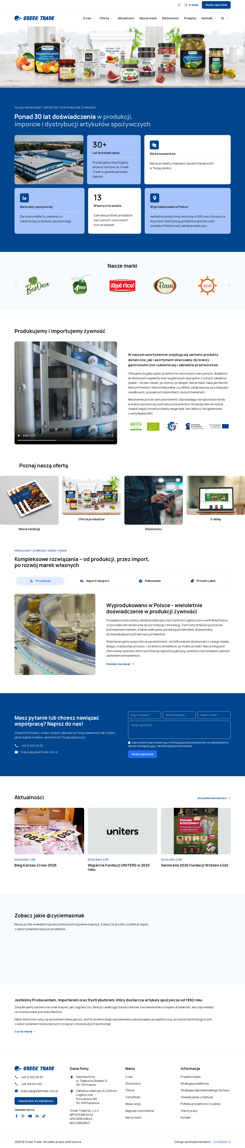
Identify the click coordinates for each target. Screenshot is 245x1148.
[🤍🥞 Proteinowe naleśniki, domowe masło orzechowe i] (104, 950)
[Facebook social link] (17, 1116)
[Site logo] (34, 18)
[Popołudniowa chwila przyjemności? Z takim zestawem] (140, 950)
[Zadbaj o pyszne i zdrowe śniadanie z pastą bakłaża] (67, 950)
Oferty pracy (189, 1111)
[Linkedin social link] (37, 1116)
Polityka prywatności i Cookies (201, 1104)
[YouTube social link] (30, 1116)
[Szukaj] (179, 5)
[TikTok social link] (44, 1116)
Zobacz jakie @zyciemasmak (49, 915)
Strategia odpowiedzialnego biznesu (205, 1090)
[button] (6, 54)
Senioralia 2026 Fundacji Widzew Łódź (194, 865)
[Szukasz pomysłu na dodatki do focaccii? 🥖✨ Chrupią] (214, 950)
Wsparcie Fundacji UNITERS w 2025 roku (119, 867)
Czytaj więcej (23, 1031)
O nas (129, 1077)
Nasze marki (133, 1117)
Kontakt (186, 1117)
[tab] (40, 581)
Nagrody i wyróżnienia (139, 1111)
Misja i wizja (133, 1104)
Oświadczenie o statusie (197, 1097)
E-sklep (193, 5)
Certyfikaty (132, 1097)
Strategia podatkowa (195, 1083)
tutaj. (153, 746)
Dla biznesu (133, 1083)
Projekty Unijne (191, 1077)
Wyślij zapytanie (216, 5)
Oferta (129, 1090)
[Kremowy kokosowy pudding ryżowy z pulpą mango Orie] (177, 950)
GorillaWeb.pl (222, 1142)
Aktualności (29, 797)
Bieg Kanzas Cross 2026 (36, 865)
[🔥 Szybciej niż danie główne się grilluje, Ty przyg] (31, 950)
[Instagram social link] (23, 1116)
